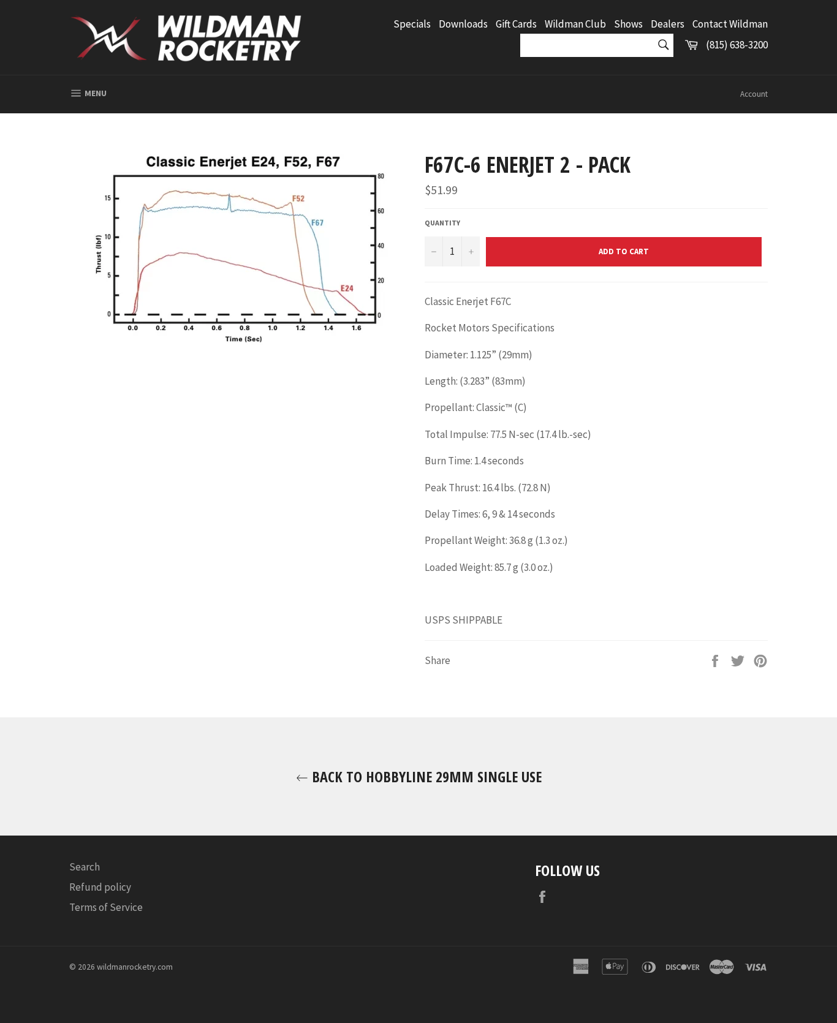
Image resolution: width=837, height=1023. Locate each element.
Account (754, 94)
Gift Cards (516, 24)
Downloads (463, 24)
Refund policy (100, 887)
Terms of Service (106, 907)
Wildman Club (575, 24)
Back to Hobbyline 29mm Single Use (425, 776)
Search (84, 867)
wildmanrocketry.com (135, 967)
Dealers (667, 24)
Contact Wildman (730, 24)
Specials (412, 24)
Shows (628, 24)
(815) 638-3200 (737, 44)
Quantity (442, 222)
